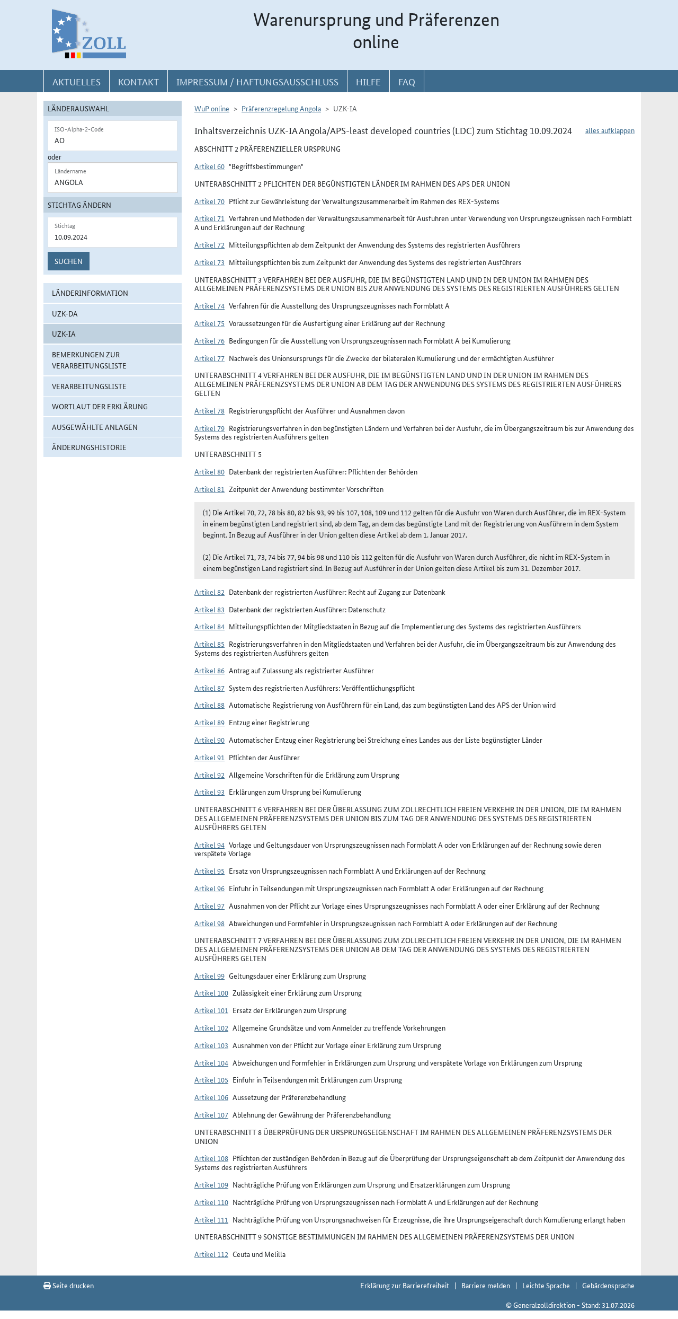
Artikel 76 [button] (209, 340)
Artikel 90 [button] (209, 739)
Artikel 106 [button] (211, 1097)
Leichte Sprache (546, 1285)
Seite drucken (72, 1285)
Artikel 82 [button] (209, 591)
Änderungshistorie (89, 447)
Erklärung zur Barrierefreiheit (404, 1285)
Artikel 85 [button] (209, 643)
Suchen (69, 261)
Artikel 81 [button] (209, 488)
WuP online (211, 108)
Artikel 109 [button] (211, 1184)
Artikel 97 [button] (209, 905)
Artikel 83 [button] (209, 609)
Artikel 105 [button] (211, 1079)
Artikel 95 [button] (209, 870)
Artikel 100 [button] (211, 992)
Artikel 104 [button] (211, 1062)
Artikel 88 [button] (209, 704)
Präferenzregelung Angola (281, 108)
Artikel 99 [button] (209, 975)
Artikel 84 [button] (209, 626)
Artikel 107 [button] (211, 1114)
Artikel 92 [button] (209, 774)
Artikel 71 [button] (209, 218)
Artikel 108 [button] (211, 1158)
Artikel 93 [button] (209, 791)
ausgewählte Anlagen (95, 426)
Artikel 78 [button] (209, 410)
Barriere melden (485, 1285)
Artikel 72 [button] (209, 244)
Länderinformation (90, 292)
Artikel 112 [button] (211, 1253)
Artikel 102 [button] (211, 1027)
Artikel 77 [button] (209, 358)
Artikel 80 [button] (209, 471)
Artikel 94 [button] (209, 844)
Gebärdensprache (608, 1285)
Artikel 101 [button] (211, 1010)
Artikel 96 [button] (209, 888)
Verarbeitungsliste (89, 386)
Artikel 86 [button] (209, 670)
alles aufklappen (610, 130)
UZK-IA (64, 333)
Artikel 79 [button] (209, 428)
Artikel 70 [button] (209, 201)
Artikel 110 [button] (211, 1202)
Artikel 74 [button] (209, 305)
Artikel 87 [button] (209, 687)
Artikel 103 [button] (211, 1045)
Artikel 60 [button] (209, 166)
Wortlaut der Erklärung (100, 406)
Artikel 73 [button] (209, 262)
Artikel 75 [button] (209, 323)
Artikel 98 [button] (209, 923)
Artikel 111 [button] (211, 1219)
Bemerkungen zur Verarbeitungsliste (89, 360)
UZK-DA (65, 313)
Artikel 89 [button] (209, 722)
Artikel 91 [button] (209, 757)
